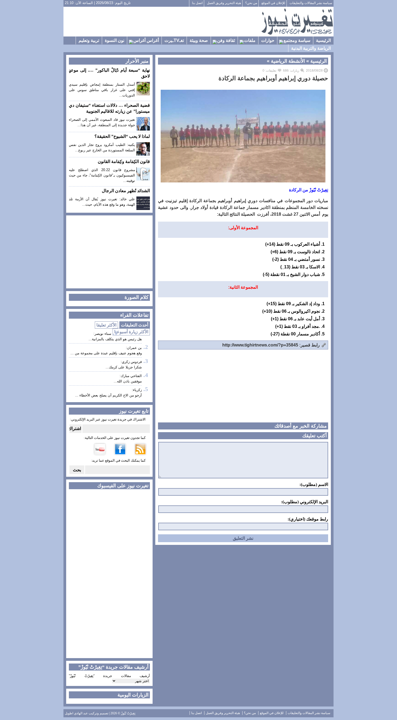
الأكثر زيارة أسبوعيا (131, 331)
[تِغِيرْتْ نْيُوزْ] (297, 21)
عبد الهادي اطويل (76, 713)
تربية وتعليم (89, 40)
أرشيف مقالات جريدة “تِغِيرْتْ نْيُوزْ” (109, 676)
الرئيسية (323, 40)
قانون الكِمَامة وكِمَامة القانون (124, 161)
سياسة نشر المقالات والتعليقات (311, 3)
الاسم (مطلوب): (314, 484)
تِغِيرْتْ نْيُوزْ (128, 713)
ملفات (249, 40)
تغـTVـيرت (174, 40)
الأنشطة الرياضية (288, 61)
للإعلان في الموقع (273, 3)
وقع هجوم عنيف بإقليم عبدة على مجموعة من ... (106, 353)
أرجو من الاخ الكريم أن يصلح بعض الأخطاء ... (108, 395)
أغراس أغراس (146, 40)
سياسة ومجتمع (297, 40)
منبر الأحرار (137, 61)
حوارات (267, 40)
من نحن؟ (251, 3)
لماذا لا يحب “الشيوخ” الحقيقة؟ (122, 136)
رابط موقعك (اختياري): (308, 519)
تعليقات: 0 (269, 70)
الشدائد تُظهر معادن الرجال (126, 190)
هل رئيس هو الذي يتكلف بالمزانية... (115, 339)
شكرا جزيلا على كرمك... (124, 367)
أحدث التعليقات (134, 325)
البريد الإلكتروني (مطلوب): (304, 502)
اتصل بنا (197, 3)
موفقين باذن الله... (128, 381)
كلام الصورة (137, 297)
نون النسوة (114, 40)
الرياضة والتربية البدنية (311, 48)
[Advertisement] (162, 21)
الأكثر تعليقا (106, 325)
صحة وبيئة (199, 40)
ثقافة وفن (226, 40)
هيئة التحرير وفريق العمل (224, 3)
